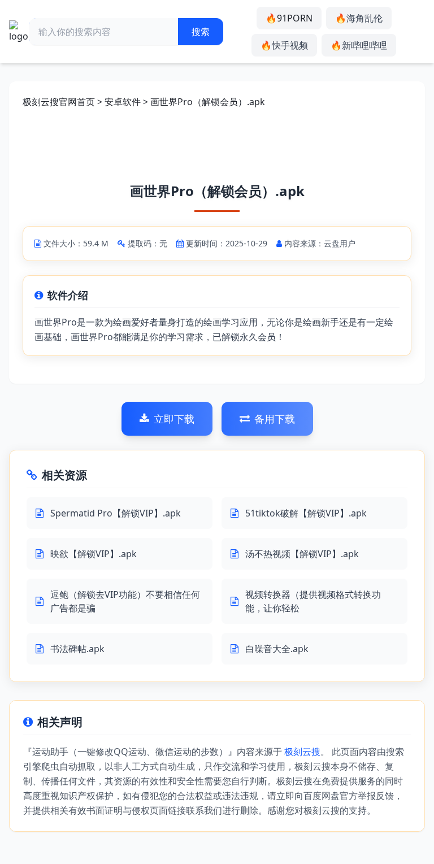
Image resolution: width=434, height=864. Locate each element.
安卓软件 (123, 101)
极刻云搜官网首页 (59, 101)
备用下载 (274, 419)
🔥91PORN (289, 18)
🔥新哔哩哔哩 (359, 45)
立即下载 (174, 419)
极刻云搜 (302, 751)
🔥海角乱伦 (359, 18)
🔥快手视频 (284, 45)
